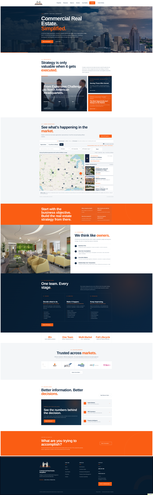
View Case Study (93, 90)
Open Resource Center (105, 395)
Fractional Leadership (83, 476)
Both (61, 144)
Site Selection (82, 466)
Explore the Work (93, 108)
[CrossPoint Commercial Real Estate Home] (45, 465)
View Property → (98, 183)
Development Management (84, 471)
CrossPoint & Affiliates (53, 144)
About (66, 466)
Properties (67, 474)
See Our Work (59, 41)
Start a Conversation (47, 41)
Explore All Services (47, 324)
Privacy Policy (98, 491)
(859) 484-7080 (101, 468)
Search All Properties (105, 136)
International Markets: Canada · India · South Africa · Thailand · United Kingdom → (100, 145)
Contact (66, 476)
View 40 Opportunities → (95, 161)
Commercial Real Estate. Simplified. (108, 491)
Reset (97, 149)
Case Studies (67, 471)
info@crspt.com (101, 473)
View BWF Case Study (48, 108)
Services (66, 469)
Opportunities (43, 144)
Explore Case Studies (76, 372)
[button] (43, 182)
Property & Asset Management (85, 474)
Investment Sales (82, 469)
